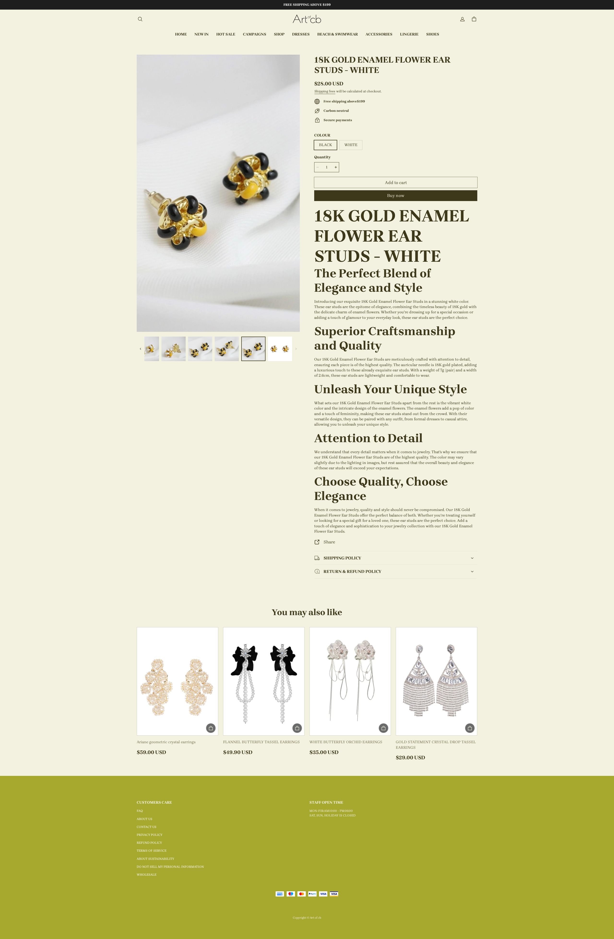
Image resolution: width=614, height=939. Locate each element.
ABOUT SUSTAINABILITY (155, 859)
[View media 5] (227, 349)
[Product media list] (218, 193)
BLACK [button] (325, 145)
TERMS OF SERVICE (151, 850)
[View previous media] (140, 348)
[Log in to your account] (462, 19)
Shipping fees (324, 91)
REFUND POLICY (149, 842)
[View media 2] (147, 349)
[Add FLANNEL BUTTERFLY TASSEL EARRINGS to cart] (297, 728)
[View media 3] (173, 349)
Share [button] (329, 541)
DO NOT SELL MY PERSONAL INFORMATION (170, 866)
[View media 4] (200, 349)
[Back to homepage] (307, 19)
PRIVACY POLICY (149, 835)
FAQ (140, 811)
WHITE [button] (350, 145)
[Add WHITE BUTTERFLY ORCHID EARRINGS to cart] (383, 728)
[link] (254, 34)
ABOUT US (144, 819)
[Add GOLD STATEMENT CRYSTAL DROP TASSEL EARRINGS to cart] (470, 728)
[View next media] (296, 348)
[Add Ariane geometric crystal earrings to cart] (211, 728)
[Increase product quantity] (335, 167)
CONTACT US (146, 827)
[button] (140, 19)
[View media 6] (253, 349)
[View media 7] (280, 349)
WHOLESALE (146, 874)
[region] (218, 349)
